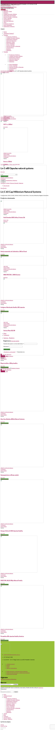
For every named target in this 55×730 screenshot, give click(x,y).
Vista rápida (4, 247)
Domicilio (3, 9)
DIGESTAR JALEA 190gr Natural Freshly (11, 580)
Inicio (2, 71)
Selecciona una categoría (7, 7)
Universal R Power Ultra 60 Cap (7, 117)
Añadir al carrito (4, 176)
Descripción (6, 185)
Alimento (5, 10)
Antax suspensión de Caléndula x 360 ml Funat (14, 251)
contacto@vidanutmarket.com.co (9, 1)
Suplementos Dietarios (8, 71)
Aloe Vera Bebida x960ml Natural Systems (12, 419)
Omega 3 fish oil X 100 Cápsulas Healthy (12, 531)
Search (16, 684)
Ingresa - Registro (7, 719)
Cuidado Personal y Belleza (10, 14)
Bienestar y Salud (7, 11)
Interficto (40, 687)
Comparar (3, 179)
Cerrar (2, 724)
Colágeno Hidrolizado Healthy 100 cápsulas (13, 307)
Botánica (5, 12)
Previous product (5, 72)
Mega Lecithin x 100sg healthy (9, 363)
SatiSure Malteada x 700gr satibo (8, 164)
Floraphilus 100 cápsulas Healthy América (12, 636)
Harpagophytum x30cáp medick (10, 475)
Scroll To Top (4, 726)
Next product (4, 119)
